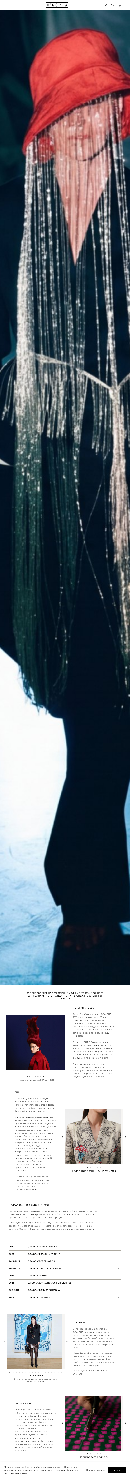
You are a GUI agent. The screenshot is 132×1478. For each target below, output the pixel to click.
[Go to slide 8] (32, 1372)
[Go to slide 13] (48, 1372)
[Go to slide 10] (38, 1372)
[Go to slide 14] (51, 1372)
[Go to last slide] (63, 1137)
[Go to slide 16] (58, 1372)
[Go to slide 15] (54, 1372)
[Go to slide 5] (100, 1167)
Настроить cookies (96, 1470)
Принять (117, 1470)
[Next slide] (125, 1137)
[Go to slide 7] (29, 1372)
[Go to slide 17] (61, 1372)
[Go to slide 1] (87, 1167)
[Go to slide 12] (45, 1372)
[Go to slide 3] (16, 1372)
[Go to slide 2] (90, 1167)
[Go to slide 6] (25, 1372)
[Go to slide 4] (97, 1167)
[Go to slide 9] (35, 1372)
